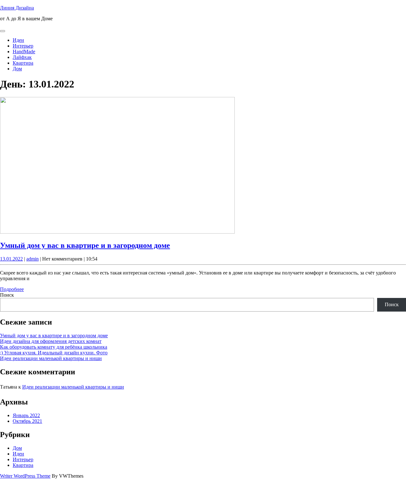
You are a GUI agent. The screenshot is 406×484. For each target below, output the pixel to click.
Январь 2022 (26, 415)
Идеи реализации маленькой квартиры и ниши (51, 358)
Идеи (18, 40)
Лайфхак (22, 57)
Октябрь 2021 (27, 421)
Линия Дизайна (17, 7)
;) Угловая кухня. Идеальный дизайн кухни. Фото (54, 352)
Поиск (7, 295)
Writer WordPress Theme (25, 476)
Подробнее (12, 289)
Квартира (23, 63)
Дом (17, 68)
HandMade (24, 51)
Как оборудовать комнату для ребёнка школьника (53, 347)
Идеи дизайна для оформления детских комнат (51, 341)
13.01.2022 (11, 258)
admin (32, 258)
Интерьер (23, 45)
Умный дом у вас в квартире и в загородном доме (85, 245)
